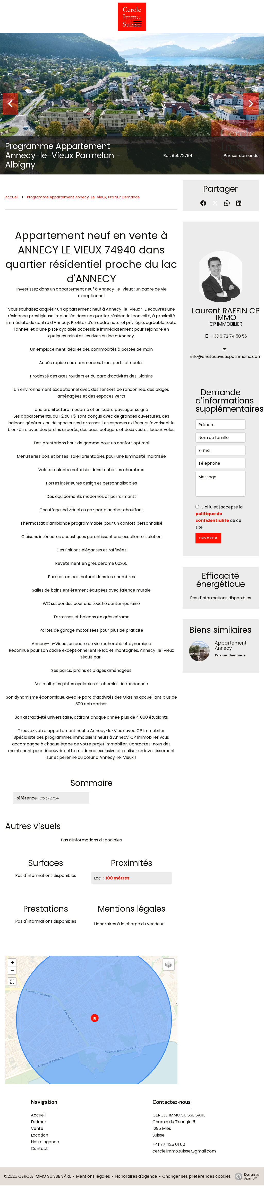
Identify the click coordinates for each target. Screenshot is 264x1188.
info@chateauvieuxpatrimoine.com (225, 356)
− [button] (12, 970)
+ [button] (12, 962)
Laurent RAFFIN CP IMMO (226, 314)
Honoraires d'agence (136, 1176)
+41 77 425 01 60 (168, 1144)
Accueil (11, 197)
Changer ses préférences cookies (196, 1176)
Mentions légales (93, 1176)
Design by (252, 1176)
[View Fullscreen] (12, 981)
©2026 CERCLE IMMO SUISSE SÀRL (37, 1176)
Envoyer (208, 538)
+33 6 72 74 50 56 (229, 336)
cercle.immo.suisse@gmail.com (184, 1151)
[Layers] (168, 964)
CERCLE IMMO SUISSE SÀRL (178, 1115)
